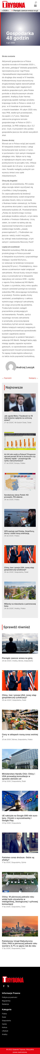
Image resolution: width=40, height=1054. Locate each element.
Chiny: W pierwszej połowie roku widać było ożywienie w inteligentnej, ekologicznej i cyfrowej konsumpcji (20, 900)
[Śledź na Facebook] (4, 986)
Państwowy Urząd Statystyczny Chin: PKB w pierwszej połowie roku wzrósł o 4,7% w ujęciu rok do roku (19, 943)
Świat (29, 422)
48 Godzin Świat (20, 422)
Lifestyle (5, 1031)
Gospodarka (19, 572)
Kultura (4, 1027)
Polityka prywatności (9, 997)
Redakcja (5, 1004)
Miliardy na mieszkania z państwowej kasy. (20, 605)
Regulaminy (6, 1001)
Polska (22, 463)
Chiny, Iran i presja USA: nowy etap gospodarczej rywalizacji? (19, 568)
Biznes (20, 661)
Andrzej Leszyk (25, 367)
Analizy (17, 608)
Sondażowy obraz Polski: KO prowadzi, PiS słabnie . (16, 496)
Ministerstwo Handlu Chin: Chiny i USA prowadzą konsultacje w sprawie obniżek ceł (18, 776)
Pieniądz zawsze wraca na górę (17, 658)
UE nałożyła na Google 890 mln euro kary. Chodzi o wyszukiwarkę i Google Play (19, 818)
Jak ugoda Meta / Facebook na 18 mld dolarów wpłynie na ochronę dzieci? (18, 418)
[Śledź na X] (8, 986)
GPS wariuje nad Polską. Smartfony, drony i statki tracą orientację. (19, 532)
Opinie (23, 862)
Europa (17, 463)
